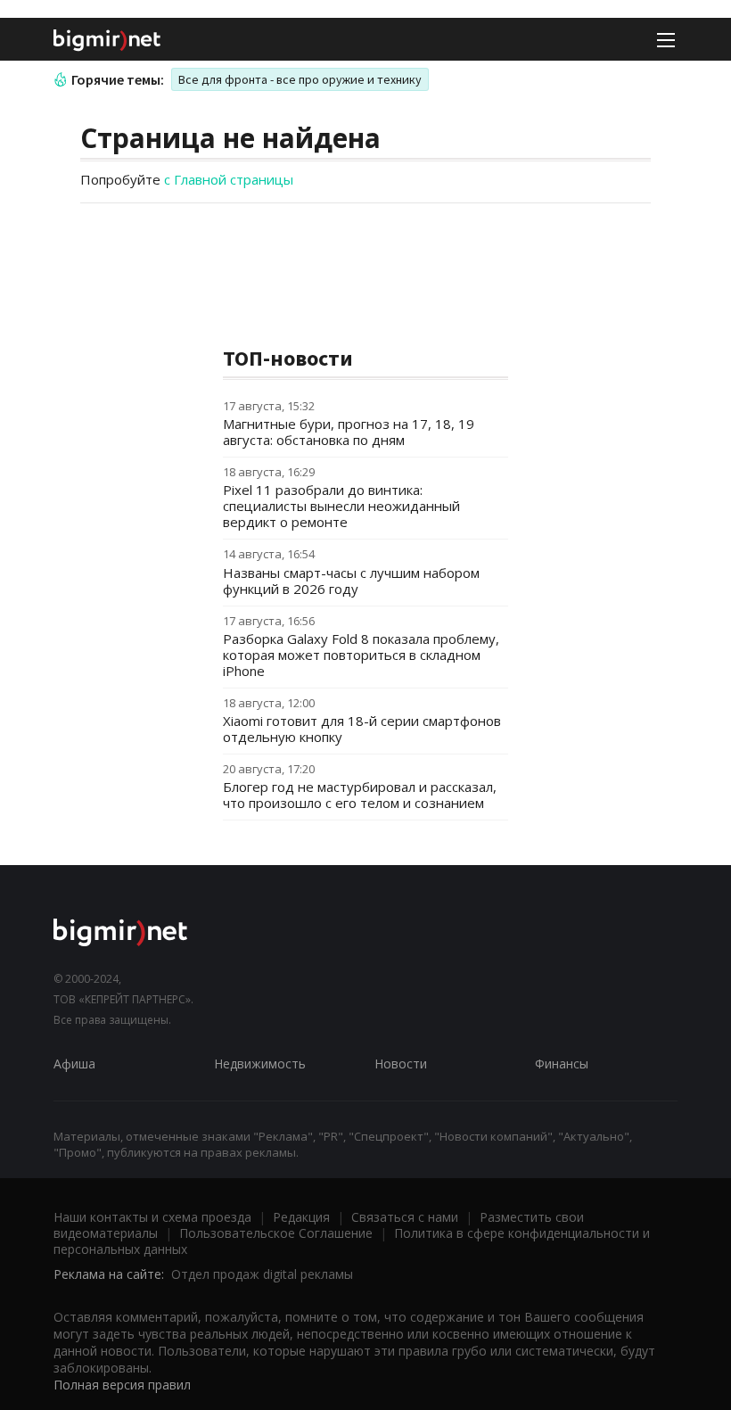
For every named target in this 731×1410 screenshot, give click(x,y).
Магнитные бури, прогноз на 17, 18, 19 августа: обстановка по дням (348, 432)
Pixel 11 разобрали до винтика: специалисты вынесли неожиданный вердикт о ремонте (341, 506)
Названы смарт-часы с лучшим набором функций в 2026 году (351, 581)
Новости (400, 1063)
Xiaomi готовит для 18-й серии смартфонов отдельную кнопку (362, 729)
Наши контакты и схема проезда (152, 1216)
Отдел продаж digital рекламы (262, 1274)
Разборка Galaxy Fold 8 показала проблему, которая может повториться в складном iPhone (361, 655)
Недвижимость (260, 1063)
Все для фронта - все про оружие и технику (300, 79)
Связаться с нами (404, 1216)
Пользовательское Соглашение (276, 1232)
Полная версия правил (122, 1384)
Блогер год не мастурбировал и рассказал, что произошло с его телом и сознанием (360, 795)
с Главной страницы (228, 179)
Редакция (301, 1216)
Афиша (74, 1063)
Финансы (561, 1063)
